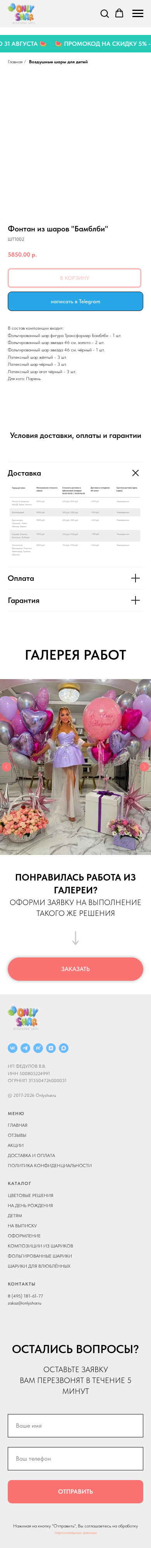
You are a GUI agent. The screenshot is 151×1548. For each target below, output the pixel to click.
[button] (104, 13)
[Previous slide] (6, 766)
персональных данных (76, 1532)
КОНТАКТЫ (22, 1284)
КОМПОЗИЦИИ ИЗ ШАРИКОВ (40, 1246)
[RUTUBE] (38, 1048)
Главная (15, 61)
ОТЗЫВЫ (17, 1135)
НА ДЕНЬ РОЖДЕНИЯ (30, 1205)
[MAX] (64, 1048)
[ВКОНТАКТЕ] (12, 1048)
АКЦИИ (16, 1145)
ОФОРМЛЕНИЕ (24, 1236)
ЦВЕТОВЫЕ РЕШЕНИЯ (30, 1195)
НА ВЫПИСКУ (22, 1225)
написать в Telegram (75, 301)
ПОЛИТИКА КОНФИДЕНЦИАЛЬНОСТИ (50, 1165)
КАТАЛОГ (19, 1183)
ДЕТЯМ (15, 1215)
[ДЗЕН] (51, 1048)
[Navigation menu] (137, 13)
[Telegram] (25, 1048)
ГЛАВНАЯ (17, 1125)
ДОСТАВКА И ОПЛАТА (31, 1155)
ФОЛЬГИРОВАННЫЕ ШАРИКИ (40, 1256)
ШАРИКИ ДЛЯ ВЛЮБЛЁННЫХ (39, 1266)
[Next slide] (144, 766)
